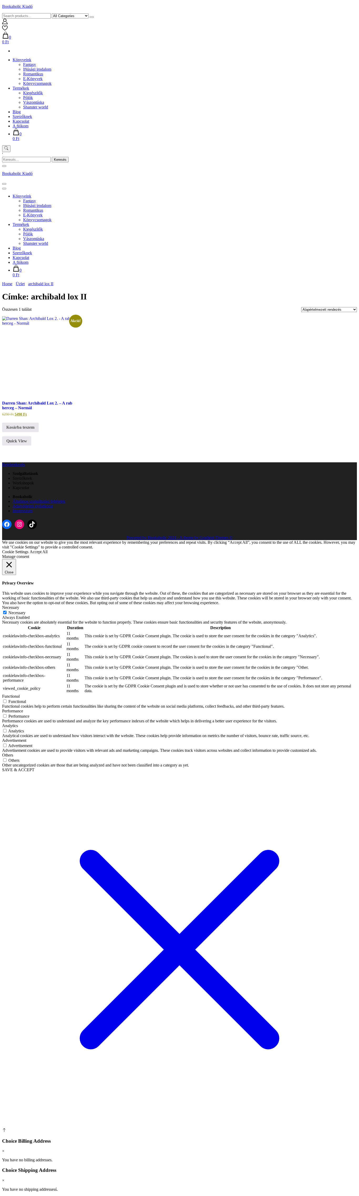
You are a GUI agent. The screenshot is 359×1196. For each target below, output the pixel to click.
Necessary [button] (10, 607)
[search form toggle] (6, 148)
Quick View (16, 441)
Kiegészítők (33, 93)
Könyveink (22, 60)
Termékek (21, 88)
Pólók (28, 97)
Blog (17, 112)
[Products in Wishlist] (5, 29)
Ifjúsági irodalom (37, 69)
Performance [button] (12, 711)
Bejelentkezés (13, 464)
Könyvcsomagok (37, 83)
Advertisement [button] (14, 740)
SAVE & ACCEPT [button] (18, 770)
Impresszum (23, 511)
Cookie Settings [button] (15, 552)
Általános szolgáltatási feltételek (39, 501)
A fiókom (20, 126)
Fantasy (29, 64)
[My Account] (5, 22)
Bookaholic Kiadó (17, 6)
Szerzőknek (22, 116)
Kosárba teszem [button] (20, 427)
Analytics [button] (10, 725)
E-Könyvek (33, 78)
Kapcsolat (21, 121)
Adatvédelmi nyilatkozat (33, 506)
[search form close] (4, 166)
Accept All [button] (39, 552)
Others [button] (7, 755)
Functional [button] (11, 696)
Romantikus (33, 74)
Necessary (16, 612)
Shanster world (35, 107)
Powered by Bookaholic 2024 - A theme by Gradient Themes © (180, 537)
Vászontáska (33, 102)
